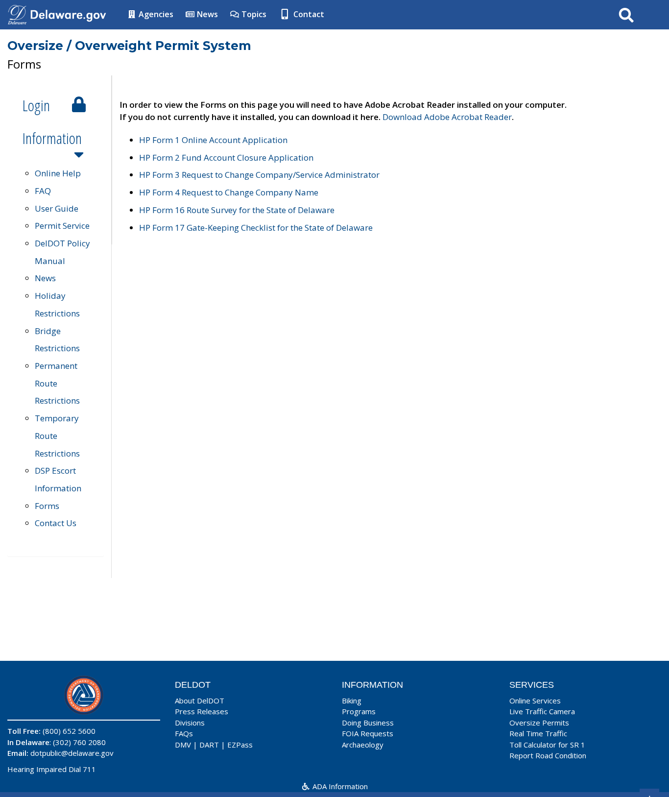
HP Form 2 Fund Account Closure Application (226, 157)
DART (209, 744)
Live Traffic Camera (542, 711)
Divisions (190, 722)
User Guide (56, 208)
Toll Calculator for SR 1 (547, 744)
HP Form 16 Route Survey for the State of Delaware (236, 210)
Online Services (535, 700)
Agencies (155, 14)
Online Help (58, 173)
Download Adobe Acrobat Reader (447, 116)
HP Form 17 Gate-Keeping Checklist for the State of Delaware (256, 227)
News (206, 14)
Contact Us (55, 523)
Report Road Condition (547, 755)
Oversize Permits (539, 722)
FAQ (43, 190)
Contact (307, 14)
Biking (351, 700)
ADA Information (339, 786)
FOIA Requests (367, 733)
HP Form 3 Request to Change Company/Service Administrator (259, 174)
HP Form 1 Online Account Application (213, 139)
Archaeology (362, 744)
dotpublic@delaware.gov (72, 753)
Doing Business (368, 722)
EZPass (240, 744)
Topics (252, 14)
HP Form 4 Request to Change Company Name (228, 192)
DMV (183, 744)
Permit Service (62, 225)
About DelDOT (199, 700)
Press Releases (201, 711)
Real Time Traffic (538, 733)
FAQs (184, 733)
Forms (47, 505)
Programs (359, 711)
